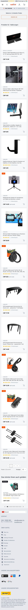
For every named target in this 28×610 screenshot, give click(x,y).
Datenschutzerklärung (9, 562)
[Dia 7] (16, 506)
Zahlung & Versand (8, 537)
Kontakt (5, 545)
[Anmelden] (19, 4)
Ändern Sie (14, 17)
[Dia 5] (13, 506)
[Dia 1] (7, 506)
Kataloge (6, 543)
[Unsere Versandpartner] (6, 593)
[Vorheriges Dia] (5, 506)
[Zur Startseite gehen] (13, 4)
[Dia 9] (19, 506)
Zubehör (5, 86)
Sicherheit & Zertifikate (9, 559)
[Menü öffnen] (3, 4)
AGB (5, 548)
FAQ (5, 535)
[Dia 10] (21, 506)
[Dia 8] (18, 506)
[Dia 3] (10, 506)
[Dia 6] (15, 506)
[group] (6, 56)
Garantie (6, 556)
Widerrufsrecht (7, 553)
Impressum (6, 564)
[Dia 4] (12, 506)
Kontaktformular (18, 522)
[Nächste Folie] (23, 506)
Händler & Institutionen (9, 540)
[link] (8, 465)
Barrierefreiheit (7, 551)
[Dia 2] (9, 506)
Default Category (7, 50)
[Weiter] (20, 465)
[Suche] (7, 4)
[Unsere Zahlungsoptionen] (4, 576)
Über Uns (6, 532)
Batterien (5, 492)
